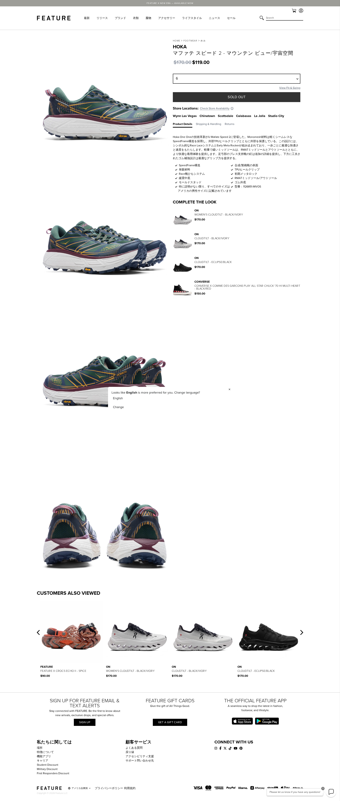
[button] (38, 632)
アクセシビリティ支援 (140, 756)
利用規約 (129, 788)
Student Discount (47, 765)
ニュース (214, 18)
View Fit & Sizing (289, 88)
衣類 (136, 18)
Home (176, 40)
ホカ (203, 40)
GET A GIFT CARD (170, 722)
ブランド (120, 18)
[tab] (184, 124)
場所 (39, 748)
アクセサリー (166, 18)
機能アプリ (44, 756)
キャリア (42, 760)
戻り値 (130, 752)
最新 (87, 18)
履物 (148, 18)
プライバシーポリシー (109, 788)
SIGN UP (84, 722)
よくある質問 (134, 748)
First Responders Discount (53, 773)
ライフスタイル (192, 18)
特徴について (45, 752)
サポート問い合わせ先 (140, 760)
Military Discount (47, 769)
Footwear (190, 40)
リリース (102, 18)
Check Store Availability (215, 108)
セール (231, 18)
